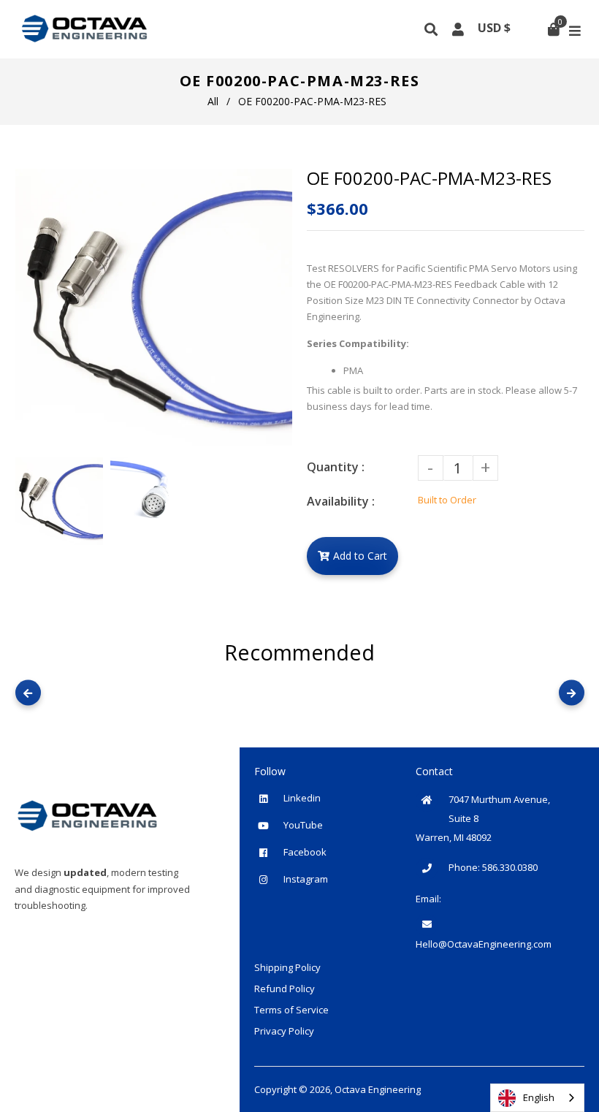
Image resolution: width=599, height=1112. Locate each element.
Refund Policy (284, 988)
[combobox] (537, 1098)
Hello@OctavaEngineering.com (484, 944)
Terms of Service (291, 1009)
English (538, 1097)
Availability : (341, 501)
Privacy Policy (284, 1030)
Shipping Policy (287, 967)
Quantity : (336, 467)
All (212, 101)
